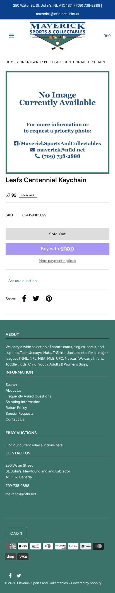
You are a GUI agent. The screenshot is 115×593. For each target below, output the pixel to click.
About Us (13, 390)
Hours (74, 14)
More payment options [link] (57, 261)
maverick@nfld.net (51, 14)
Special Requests (19, 413)
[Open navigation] (11, 36)
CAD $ (16, 533)
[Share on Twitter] (36, 299)
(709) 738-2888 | (88, 5)
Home (11, 62)
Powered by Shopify (86, 583)
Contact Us (15, 419)
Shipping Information (23, 402)
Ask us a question (22, 281)
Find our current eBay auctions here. (34, 445)
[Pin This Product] (49, 299)
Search (11, 384)
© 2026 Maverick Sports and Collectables (36, 583)
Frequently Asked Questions (28, 396)
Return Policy (16, 408)
